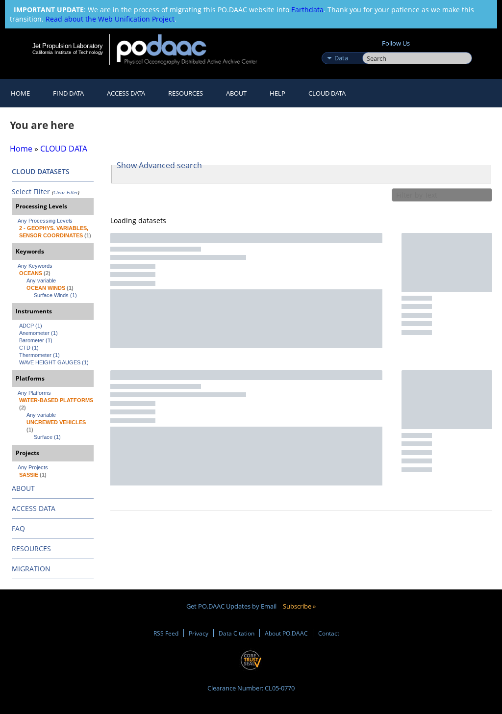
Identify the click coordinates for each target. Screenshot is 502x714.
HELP (277, 93)
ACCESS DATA (33, 508)
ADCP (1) (30, 326)
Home (20, 93)
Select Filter (31, 191)
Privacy (198, 633)
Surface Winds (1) (55, 295)
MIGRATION (31, 568)
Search (373, 47)
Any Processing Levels (45, 221)
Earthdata (307, 9)
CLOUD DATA (327, 93)
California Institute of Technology (67, 52)
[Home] (193, 49)
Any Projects (33, 467)
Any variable (41, 280)
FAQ (18, 528)
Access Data (126, 93)
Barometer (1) (35, 340)
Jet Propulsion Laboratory (67, 45)
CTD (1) (29, 348)
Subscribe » (299, 606)
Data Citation (236, 633)
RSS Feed (165, 633)
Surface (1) (47, 437)
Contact (328, 633)
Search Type (341, 47)
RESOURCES (185, 93)
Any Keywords (35, 266)
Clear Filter (65, 192)
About (236, 93)
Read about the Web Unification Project (110, 19)
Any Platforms (34, 393)
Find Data (68, 93)
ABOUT (23, 488)
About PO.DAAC (286, 633)
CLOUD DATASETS (41, 171)
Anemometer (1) (38, 333)
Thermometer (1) (39, 355)
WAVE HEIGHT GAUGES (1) (54, 362)
